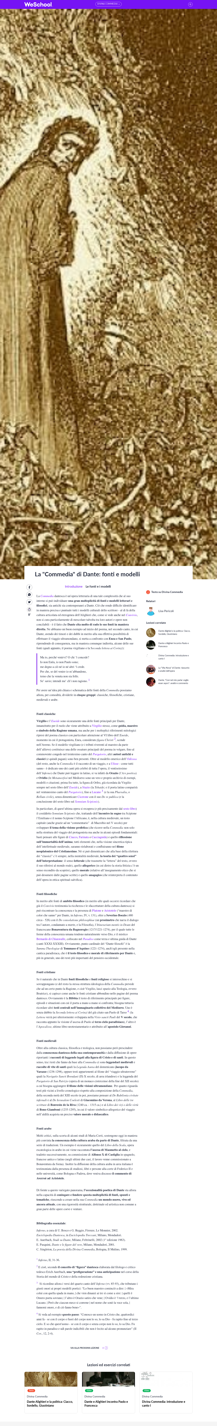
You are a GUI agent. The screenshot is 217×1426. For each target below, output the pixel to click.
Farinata (84, 837)
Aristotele (110, 910)
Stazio (86, 787)
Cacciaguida (99, 837)
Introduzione (74, 586)
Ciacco (73, 837)
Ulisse (115, 763)
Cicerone (83, 797)
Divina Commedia (172, 592)
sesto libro (129, 808)
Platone (96, 910)
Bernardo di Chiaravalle (50, 939)
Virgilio (97, 726)
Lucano (96, 792)
